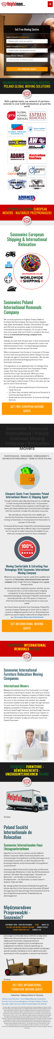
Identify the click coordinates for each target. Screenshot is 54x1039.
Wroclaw (15, 999)
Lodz (10, 999)
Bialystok (36, 1004)
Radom (39, 1001)
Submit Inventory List (21, 929)
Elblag (27, 999)
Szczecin (18, 1004)
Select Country (17, 37)
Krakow (32, 1001)
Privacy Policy (42, 927)
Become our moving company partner (20, 927)
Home (37, 924)
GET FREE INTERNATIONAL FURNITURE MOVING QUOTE (27, 987)
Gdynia (29, 1004)
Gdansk (44, 1004)
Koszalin (5, 1004)
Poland (44, 1001)
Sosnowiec (41, 999)
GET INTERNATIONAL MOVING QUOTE (27, 625)
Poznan (5, 1001)
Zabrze (5, 999)
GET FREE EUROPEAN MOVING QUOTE (27, 408)
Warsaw (33, 999)
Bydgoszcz (24, 1001)
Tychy (22, 999)
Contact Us (36, 929)
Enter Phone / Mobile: (14, 56)
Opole (24, 1004)
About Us (45, 924)
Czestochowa (14, 1001)
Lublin (11, 1004)
